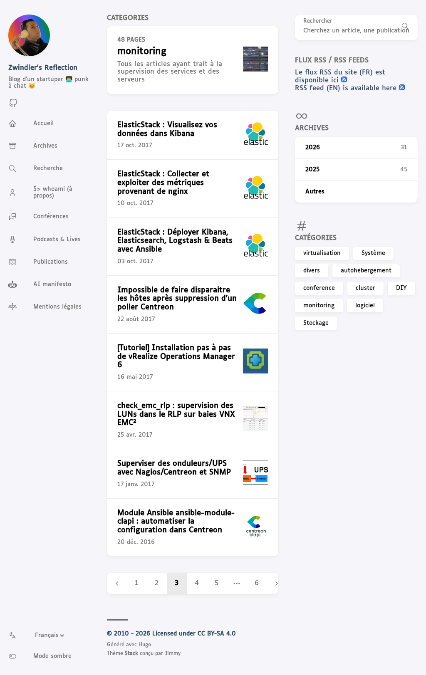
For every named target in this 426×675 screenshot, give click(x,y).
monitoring (318, 306)
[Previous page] (117, 583)
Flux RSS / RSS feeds (332, 60)
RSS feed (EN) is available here (347, 88)
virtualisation (322, 253)
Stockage (316, 323)
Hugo (145, 645)
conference (319, 288)
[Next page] (277, 583)
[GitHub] (13, 106)
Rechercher (317, 21)
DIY (401, 288)
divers (311, 271)
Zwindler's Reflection (42, 68)
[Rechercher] (405, 27)
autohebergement (366, 271)
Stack (131, 653)
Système (373, 253)
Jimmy (173, 653)
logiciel (365, 306)
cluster (365, 288)
